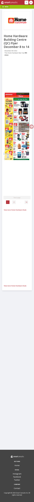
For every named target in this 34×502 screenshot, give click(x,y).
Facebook (17, 477)
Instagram (17, 474)
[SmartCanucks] (12, 2)
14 (26, 202)
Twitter (17, 480)
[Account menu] (31, 2)
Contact (17, 488)
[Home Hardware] (17, 20)
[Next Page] (31, 126)
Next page (17, 198)
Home (17, 465)
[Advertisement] (17, 74)
